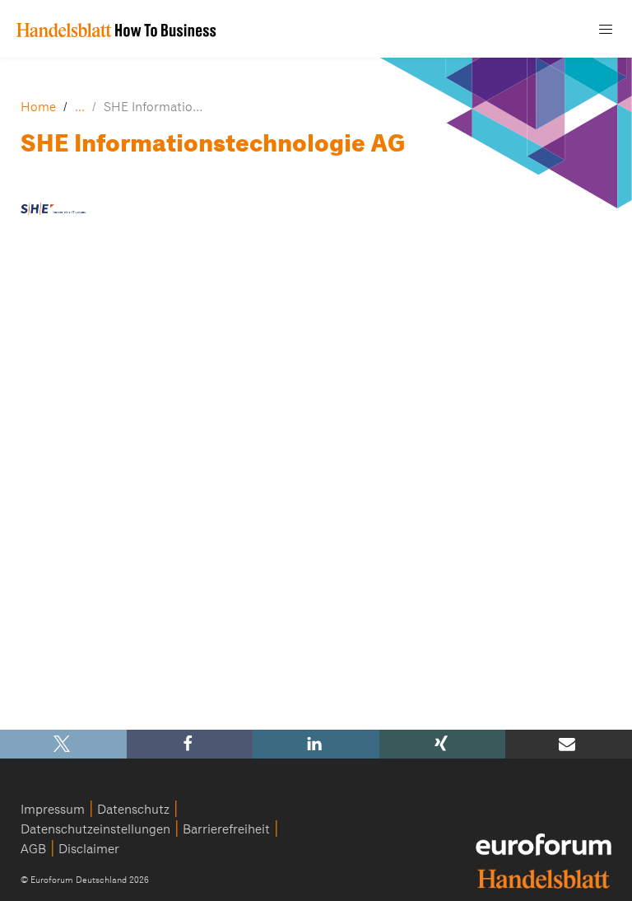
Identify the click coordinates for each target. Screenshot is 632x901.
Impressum (53, 810)
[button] (63, 744)
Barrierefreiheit (226, 829)
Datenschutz (133, 810)
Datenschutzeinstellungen (95, 829)
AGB (33, 849)
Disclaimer (88, 849)
